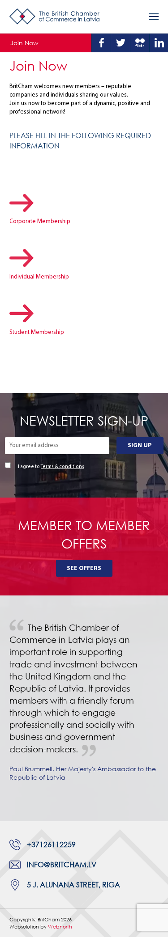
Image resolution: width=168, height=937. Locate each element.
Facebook (101, 43)
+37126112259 (51, 844)
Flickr (139, 43)
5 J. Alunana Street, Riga (73, 884)
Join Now (24, 42)
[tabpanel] (84, 708)
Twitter (120, 43)
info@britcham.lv (61, 864)
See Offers (84, 568)
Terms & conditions (62, 466)
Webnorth (60, 926)
